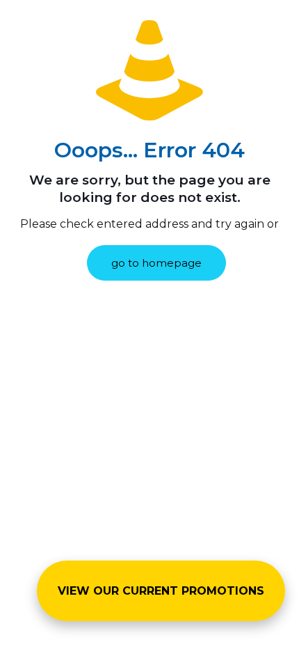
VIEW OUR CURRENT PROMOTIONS (161, 590)
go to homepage (156, 262)
